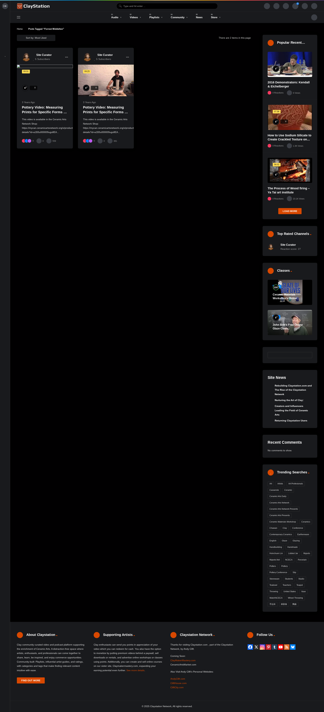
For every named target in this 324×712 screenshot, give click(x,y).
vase (303, 591)
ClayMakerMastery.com (183, 660)
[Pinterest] (268, 647)
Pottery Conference (278, 572)
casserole (274, 490)
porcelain (302, 560)
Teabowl (273, 585)
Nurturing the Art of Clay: (289, 400)
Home (20, 29)
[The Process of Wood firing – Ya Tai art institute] (290, 170)
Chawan (273, 528)
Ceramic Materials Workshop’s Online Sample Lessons (285, 298)
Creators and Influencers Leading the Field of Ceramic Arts (291, 410)
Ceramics (305, 522)
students (289, 579)
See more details (135, 670)
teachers (287, 585)
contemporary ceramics (280, 534)
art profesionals (295, 483)
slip (294, 572)
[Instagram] (262, 647)
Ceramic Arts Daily (277, 496)
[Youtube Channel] (280, 647)
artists (280, 483)
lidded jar (293, 553)
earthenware (303, 534)
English (272, 541)
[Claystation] (34, 6)
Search (308, 355)
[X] (256, 647)
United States (290, 591)
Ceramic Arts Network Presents (283, 509)
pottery (284, 566)
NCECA (288, 560)
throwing (273, 591)
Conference (297, 528)
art (270, 483)
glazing (296, 541)
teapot (299, 585)
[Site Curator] (26, 57)
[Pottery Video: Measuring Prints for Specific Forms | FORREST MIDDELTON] (45, 80)
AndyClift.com (177, 678)
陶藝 (294, 604)
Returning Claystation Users (291, 420)
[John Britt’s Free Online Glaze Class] (290, 322)
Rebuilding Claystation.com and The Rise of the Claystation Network (293, 390)
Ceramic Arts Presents (279, 515)
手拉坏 (272, 604)
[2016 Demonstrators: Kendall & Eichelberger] (290, 64)
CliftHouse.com (178, 683)
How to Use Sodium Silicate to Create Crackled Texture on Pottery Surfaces (289, 139)
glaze (284, 541)
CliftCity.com (177, 687)
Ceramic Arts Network (279, 503)
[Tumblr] (274, 647)
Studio (301, 579)
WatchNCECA (275, 598)
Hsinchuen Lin (276, 553)
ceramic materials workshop (282, 522)
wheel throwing (295, 598)
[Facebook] (250, 647)
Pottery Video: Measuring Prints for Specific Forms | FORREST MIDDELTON (43, 111)
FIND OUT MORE (30, 680)
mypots (306, 553)
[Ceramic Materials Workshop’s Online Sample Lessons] (290, 292)
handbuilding (275, 547)
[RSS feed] (286, 647)
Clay (285, 528)
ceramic (288, 490)
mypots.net (274, 560)
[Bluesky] (292, 647)
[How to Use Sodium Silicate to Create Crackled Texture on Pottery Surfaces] (290, 117)
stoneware (274, 579)
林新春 (284, 604)
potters (272, 566)
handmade (292, 547)
